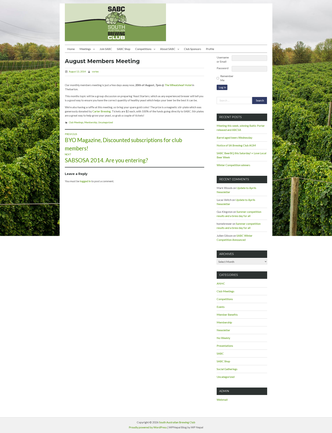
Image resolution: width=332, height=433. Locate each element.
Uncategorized (105, 122)
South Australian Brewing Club (177, 422)
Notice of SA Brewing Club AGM (236, 145)
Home (71, 48)
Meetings (85, 48)
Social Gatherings (227, 369)
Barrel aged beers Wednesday (234, 137)
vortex (95, 71)
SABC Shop (123, 48)
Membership (90, 122)
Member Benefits (227, 314)
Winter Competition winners (233, 165)
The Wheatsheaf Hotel (178, 85)
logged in (85, 181)
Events (221, 306)
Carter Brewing (101, 111)
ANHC (221, 283)
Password (222, 68)
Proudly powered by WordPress (148, 427)
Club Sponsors (192, 48)
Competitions (143, 48)
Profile (210, 48)
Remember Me (226, 78)
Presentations (225, 345)
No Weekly (223, 337)
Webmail (222, 399)
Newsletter (223, 330)
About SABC (167, 48)
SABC (220, 353)
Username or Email (223, 59)
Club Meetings (76, 122)
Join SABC (106, 48)
